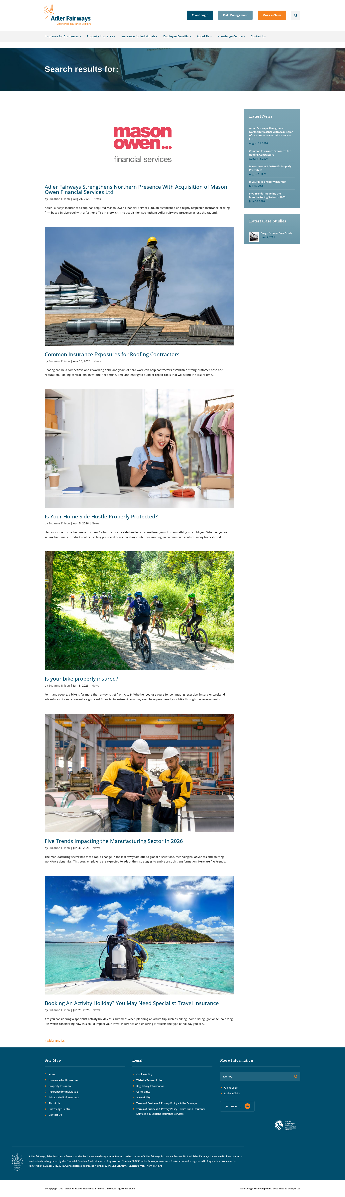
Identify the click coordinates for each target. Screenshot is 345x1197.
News (97, 199)
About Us (203, 36)
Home (52, 1074)
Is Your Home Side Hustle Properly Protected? (101, 516)
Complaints (143, 1092)
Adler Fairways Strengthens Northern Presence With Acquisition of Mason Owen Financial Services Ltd (136, 189)
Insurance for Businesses (62, 36)
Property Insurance (100, 36)
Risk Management (235, 15)
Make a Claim (272, 15)
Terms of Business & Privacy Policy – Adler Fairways (166, 1103)
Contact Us (258, 36)
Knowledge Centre (230, 36)
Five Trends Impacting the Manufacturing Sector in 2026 (114, 841)
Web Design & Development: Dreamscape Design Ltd (270, 1188)
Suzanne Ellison (59, 199)
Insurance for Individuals (138, 36)
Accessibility (143, 1097)
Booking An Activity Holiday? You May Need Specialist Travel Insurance (132, 1003)
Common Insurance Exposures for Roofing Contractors (112, 354)
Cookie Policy (144, 1074)
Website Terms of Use (149, 1080)
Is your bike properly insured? (81, 678)
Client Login (200, 15)
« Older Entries (55, 1040)
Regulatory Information (150, 1086)
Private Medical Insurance (64, 1097)
